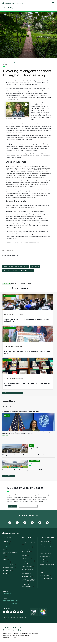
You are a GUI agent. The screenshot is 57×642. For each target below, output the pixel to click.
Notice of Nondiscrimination (23, 635)
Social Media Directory (8, 567)
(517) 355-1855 (8, 635)
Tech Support (6, 562)
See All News (8, 476)
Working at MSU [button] (46, 553)
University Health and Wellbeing (27, 555)
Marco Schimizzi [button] (6, 255)
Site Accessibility (33, 633)
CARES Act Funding (44, 575)
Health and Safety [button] (26, 538)
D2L (4, 556)
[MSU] (10, 534)
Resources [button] (7, 538)
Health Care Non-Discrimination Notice (27, 585)
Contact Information (8, 633)
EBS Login (42, 559)
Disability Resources (44, 541)
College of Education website (30, 242)
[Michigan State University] (12, 3)
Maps (4, 546)
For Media (5, 573)
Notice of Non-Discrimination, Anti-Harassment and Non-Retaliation (29, 581)
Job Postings (43, 561)
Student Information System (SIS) (10, 553)
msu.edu (15, 635)
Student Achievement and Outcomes (46, 579)
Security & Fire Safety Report (27, 570)
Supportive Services (45, 544)
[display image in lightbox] (17, 109)
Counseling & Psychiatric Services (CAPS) (28, 550)
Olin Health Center (26, 547)
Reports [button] (43, 572)
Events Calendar (7, 570)
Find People (5, 544)
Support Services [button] (47, 538)
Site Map (16, 633)
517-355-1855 (7, 593)
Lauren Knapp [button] (15, 255)
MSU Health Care (26, 558)
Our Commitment (26, 563)
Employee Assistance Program (47, 564)
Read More (5, 435)
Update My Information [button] (28, 506)
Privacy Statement (23, 633)
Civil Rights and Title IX (27, 561)
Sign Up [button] (12, 506)
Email (4, 549)
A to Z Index (6, 541)
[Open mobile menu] (53, 3)
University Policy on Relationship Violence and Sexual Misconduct (28, 575)
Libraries (5, 559)
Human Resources (44, 556)
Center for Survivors (27, 566)
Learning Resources (44, 546)
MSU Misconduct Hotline (9, 564)
